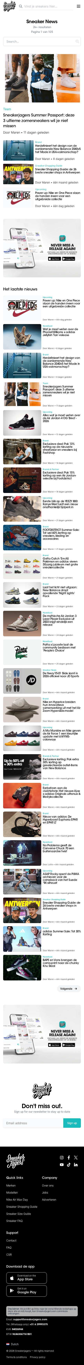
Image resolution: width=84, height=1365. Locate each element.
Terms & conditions (16, 1357)
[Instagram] (62, 1158)
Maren (15, 132)
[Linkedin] (76, 1165)
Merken (11, 1185)
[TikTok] (69, 1165)
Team (7, 109)
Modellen (12, 1192)
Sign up (72, 1123)
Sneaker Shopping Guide (21, 1206)
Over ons (48, 1185)
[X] (76, 1158)
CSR (9, 1254)
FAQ (9, 1247)
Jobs (45, 1192)
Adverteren (49, 1199)
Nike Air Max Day (17, 1199)
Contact (11, 1240)
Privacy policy (38, 1357)
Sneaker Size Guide (18, 1213)
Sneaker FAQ (14, 1220)
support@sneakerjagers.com (30, 1319)
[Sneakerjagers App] (42, 248)
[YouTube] (62, 1165)
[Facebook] (69, 1158)
